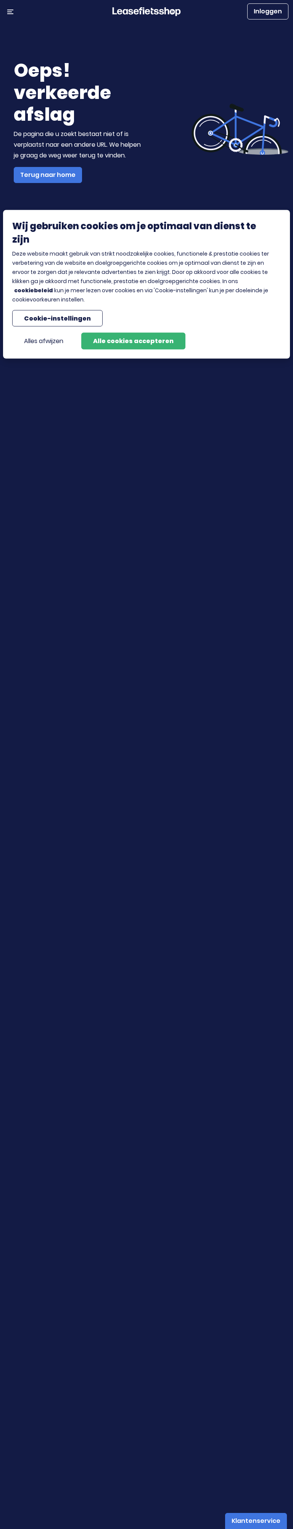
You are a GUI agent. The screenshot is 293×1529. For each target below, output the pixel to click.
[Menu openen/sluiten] (10, 11)
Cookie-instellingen (57, 318)
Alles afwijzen (43, 341)
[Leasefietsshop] (146, 11)
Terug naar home (48, 174)
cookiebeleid (33, 290)
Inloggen (268, 11)
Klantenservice (256, 1520)
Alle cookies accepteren (133, 341)
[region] (146, 284)
